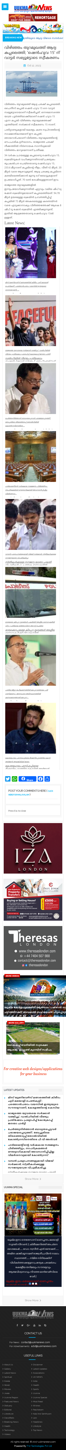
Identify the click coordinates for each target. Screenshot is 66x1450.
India (35, 1381)
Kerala (7, 1381)
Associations (38, 1373)
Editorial (8, 1409)
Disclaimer (38, 1364)
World (7, 1385)
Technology (9, 1430)
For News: (14, 1342)
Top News (37, 1430)
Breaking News (11, 1422)
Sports (36, 1389)
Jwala (6, 1393)
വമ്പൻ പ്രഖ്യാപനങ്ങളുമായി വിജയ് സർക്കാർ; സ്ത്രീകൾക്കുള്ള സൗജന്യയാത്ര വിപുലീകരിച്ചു (30, 1164)
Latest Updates (40, 1369)
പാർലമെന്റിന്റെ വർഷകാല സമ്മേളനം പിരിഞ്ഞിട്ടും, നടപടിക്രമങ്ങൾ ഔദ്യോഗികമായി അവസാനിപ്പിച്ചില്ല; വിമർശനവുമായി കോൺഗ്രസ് (33, 1150)
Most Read (38, 1401)
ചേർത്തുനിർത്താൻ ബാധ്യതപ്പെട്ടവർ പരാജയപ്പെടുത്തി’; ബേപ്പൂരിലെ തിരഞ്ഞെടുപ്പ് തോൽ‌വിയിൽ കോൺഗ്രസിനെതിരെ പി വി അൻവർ (32, 1134)
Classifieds (9, 1418)
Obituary (8, 1405)
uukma (36, 1393)
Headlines (37, 1422)
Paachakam (38, 1409)
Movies (7, 1389)
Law (35, 1418)
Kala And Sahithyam (42, 1414)
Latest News (10, 1373)
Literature (8, 1414)
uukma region (11, 1397)
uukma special (13, 1187)
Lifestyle (37, 1426)
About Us (8, 1364)
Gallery (7, 1369)
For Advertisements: (19, 1346)
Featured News (11, 1401)
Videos (7, 1434)
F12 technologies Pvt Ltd (39, 1445)
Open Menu (5, 6)
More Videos (12, 976)
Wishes (36, 1405)
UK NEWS (37, 1377)
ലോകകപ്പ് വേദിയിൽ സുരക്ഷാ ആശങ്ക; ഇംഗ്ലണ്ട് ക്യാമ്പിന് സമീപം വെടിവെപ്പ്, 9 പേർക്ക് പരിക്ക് (29, 1048)
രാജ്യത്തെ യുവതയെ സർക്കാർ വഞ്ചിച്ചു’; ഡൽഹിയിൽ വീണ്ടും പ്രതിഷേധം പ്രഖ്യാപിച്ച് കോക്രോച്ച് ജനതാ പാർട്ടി (30, 1118)
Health (36, 1385)
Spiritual (8, 1377)
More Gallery (16, 1022)
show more (32, 1178)
